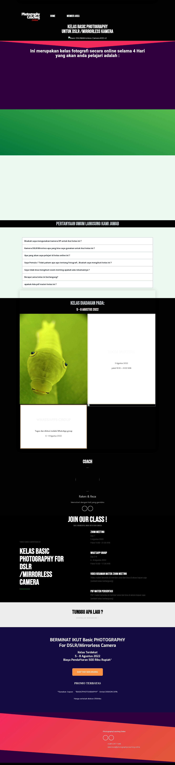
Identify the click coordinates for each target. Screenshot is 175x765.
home (52, 16)
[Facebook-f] (84, 508)
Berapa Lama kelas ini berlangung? (41, 277)
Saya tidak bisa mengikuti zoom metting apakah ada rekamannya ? (57, 270)
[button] (87, 241)
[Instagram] (90, 508)
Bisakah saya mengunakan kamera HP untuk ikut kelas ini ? (53, 241)
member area (73, 16)
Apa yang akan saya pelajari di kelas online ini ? (47, 255)
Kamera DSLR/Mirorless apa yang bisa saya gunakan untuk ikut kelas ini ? (59, 248)
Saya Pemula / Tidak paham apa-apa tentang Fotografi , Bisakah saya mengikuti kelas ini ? (68, 262)
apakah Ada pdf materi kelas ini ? (40, 284)
